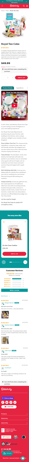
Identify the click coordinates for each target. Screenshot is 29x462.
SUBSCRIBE (10, 406)
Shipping (3, 66)
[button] (2, 6)
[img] (5, 300)
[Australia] (2, 449)
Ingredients (19, 88)
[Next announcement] (26, 1)
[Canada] (5, 449)
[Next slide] (25, 262)
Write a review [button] (14, 290)
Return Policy (6, 458)
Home (2, 10)
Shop (7, 10)
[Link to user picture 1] (5, 314)
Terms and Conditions (14, 458)
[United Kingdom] (7, 449)
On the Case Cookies (9, 245)
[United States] (10, 449)
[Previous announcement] (3, 1)
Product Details (7, 88)
